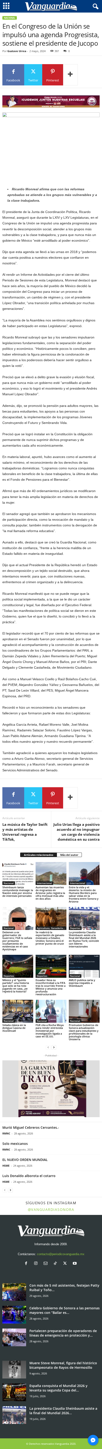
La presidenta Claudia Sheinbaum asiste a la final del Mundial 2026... (63, 1410)
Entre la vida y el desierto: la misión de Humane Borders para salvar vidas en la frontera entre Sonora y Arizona (83, 894)
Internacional (44, 883)
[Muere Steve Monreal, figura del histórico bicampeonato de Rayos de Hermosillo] (14, 1369)
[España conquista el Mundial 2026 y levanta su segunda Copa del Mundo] (14, 1392)
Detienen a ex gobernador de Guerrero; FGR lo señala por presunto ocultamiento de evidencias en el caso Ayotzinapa (17, 940)
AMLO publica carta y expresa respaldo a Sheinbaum (82, 982)
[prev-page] (48, 1047)
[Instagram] (37, 1264)
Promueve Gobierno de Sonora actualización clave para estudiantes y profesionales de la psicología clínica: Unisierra (83, 1032)
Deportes (75, 928)
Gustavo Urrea (16, 51)
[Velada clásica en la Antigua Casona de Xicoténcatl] (17, 1011)
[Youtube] (75, 1264)
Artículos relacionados (38, 855)
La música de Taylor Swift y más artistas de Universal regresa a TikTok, (25, 832)
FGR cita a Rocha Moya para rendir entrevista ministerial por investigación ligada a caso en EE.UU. (50, 1030)
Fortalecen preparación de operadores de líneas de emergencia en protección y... (63, 1333)
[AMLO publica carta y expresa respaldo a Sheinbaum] (84, 966)
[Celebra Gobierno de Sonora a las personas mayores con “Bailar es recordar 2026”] (14, 1315)
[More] (70, 74)
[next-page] (53, 1047)
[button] (51, 1088)
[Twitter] (66, 1264)
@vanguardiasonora (51, 1209)
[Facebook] (27, 1264)
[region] (51, 101)
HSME (5, 1165)
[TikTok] (56, 1264)
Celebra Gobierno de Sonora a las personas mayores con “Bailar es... (64, 1310)
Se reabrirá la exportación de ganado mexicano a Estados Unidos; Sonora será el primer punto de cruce (50, 937)
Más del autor (69, 855)
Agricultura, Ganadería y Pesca (51, 928)
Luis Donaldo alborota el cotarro (29, 1175)
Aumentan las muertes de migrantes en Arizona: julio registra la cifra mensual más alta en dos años (50, 892)
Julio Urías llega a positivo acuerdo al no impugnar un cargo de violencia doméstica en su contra (76, 832)
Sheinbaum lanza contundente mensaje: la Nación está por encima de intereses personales (17, 891)
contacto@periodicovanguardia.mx (60, 1254)
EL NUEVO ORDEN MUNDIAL (25, 1159)
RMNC (6, 1133)
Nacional (9, 17)
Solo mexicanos (15, 1143)
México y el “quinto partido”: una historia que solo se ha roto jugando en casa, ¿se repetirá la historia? (15, 985)
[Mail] (46, 1264)
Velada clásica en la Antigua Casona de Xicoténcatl (14, 1027)
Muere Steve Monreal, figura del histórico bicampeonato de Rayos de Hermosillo (63, 1365)
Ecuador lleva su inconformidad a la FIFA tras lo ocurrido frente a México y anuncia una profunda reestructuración (50, 987)
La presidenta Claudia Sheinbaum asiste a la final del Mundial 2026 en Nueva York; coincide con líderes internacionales (84, 939)
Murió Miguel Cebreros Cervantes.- (30, 1127)
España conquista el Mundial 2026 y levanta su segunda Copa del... (58, 1387)
